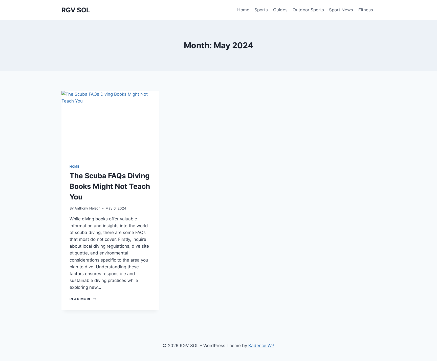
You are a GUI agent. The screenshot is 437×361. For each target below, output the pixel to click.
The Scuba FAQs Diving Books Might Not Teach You (110, 186)
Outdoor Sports (308, 9)
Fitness (365, 9)
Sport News (341, 9)
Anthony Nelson (87, 208)
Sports (261, 9)
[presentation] (110, 123)
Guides (280, 9)
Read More (83, 299)
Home (243, 9)
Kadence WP (261, 345)
